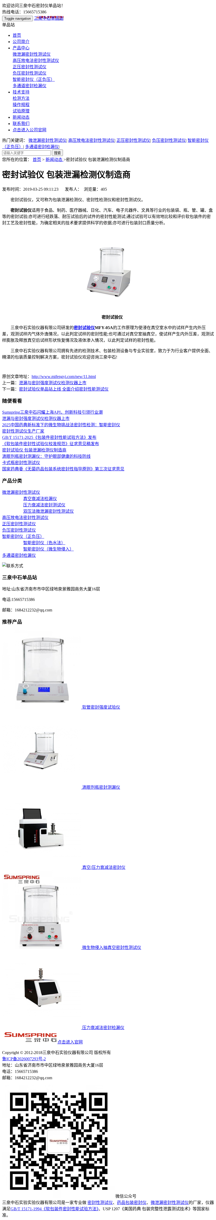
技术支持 (21, 92)
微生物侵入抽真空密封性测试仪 (111, 947)
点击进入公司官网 (29, 130)
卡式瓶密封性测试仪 (21, 462)
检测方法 (21, 98)
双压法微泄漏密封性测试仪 (48, 511)
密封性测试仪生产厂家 (23, 431)
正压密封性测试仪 (29, 67)
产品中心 (21, 48)
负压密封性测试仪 (29, 73)
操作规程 (21, 104)
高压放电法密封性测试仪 (36, 60)
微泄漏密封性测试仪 (32, 54)
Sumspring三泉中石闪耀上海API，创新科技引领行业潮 (52, 412)
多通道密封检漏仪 (29, 86)
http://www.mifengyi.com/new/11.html (64, 376)
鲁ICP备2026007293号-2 (24, 1059)
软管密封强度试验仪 (100, 707)
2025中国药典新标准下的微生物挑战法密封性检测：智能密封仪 (61, 425)
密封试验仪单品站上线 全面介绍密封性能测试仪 (64, 389)
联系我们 (21, 123)
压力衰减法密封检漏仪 (102, 1027)
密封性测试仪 (100, 1202)
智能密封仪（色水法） (44, 543)
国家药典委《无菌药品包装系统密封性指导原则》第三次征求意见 (63, 469)
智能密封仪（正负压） (34, 79)
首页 (17, 35)
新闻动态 (21, 117)
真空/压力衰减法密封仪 (103, 867)
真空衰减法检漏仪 (40, 498)
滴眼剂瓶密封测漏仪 (100, 787)
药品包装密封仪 (131, 1202)
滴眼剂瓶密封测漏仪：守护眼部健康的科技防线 (46, 456)
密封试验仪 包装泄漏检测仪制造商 (34, 450)
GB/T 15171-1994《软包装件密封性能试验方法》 (55, 1209)
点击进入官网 (70, 1042)
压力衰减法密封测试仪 (44, 505)
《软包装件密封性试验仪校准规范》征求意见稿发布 (50, 444)
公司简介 (21, 41)
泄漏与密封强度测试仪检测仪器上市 (52, 383)
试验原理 (21, 111)
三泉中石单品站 (48, 18)
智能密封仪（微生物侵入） (48, 549)
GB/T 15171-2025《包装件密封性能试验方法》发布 (49, 437)
